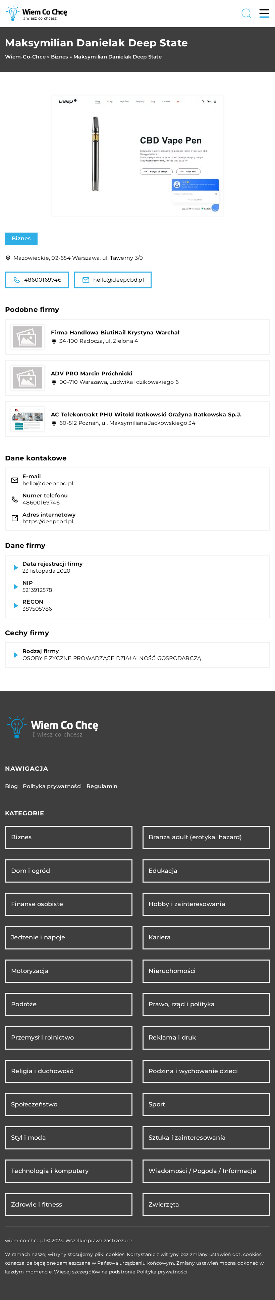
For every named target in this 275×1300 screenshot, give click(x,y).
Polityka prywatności (52, 786)
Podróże (24, 1004)
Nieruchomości (172, 971)
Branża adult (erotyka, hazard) (195, 837)
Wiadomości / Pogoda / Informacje (202, 1171)
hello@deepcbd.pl (118, 280)
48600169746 (42, 280)
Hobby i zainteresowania (187, 904)
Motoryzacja (30, 971)
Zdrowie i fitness (36, 1204)
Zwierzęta (164, 1204)
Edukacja (163, 871)
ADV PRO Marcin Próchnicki (91, 373)
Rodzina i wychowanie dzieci (193, 1071)
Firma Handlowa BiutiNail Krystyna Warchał (115, 332)
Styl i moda (28, 1137)
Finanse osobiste (37, 904)
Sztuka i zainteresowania (187, 1137)
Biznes (21, 238)
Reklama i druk (172, 1037)
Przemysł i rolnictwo (42, 1037)
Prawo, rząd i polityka (182, 1004)
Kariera (160, 937)
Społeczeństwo (34, 1104)
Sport (157, 1104)
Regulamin (102, 786)
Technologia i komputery (50, 1171)
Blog (11, 786)
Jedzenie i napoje (38, 937)
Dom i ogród (30, 871)
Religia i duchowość (42, 1071)
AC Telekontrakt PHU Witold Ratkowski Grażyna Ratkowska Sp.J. (146, 414)
